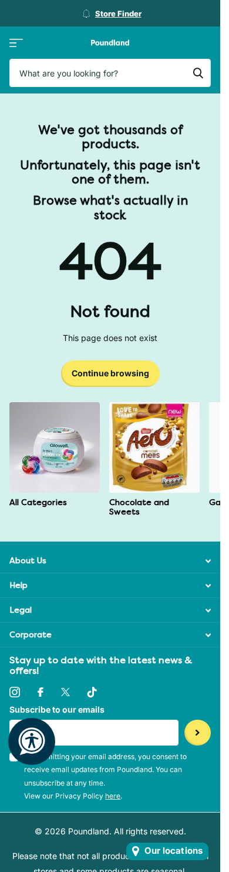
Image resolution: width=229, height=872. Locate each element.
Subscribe (197, 733)
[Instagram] (14, 692)
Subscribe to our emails (57, 709)
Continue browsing (110, 373)
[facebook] (40, 692)
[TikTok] (92, 692)
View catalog (16, 43)
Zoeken (198, 73)
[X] (65, 692)
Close (110, 561)
